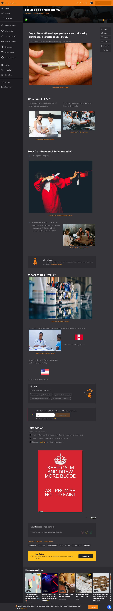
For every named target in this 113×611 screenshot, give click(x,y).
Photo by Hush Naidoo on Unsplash (60, 87)
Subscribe (62, 415)
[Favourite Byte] (39, 591)
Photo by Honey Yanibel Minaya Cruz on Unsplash (60, 215)
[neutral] (87, 532)
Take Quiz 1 (105, 50)
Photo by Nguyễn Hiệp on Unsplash (79, 132)
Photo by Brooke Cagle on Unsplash (79, 247)
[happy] (91, 532)
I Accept (93, 607)
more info (24, 608)
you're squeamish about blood (61, 398)
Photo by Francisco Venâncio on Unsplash (45, 353)
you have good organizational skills (41, 395)
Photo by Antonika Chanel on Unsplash (45, 139)
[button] (109, 607)
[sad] (82, 532)
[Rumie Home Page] (2, 3)
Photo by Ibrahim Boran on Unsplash (60, 321)
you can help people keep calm (40, 398)
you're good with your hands (63, 395)
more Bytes (42, 442)
